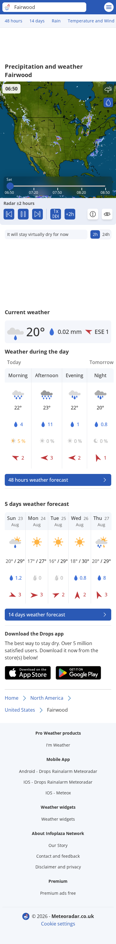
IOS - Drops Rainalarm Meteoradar (58, 782)
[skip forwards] (37, 214)
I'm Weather (58, 745)
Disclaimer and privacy (58, 867)
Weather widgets (58, 819)
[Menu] (109, 7)
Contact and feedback (58, 856)
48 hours (13, 21)
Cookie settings (58, 923)
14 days (37, 21)
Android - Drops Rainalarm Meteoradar (58, 771)
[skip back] (9, 214)
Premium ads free (58, 893)
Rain (56, 21)
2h (95, 234)
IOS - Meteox (58, 793)
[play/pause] (23, 214)
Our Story (58, 845)
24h (106, 234)
